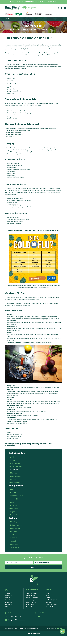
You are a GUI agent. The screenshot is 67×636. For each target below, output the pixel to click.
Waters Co (8, 607)
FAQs (47, 595)
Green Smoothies (16, 496)
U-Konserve (9, 604)
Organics (13, 538)
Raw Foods (14, 509)
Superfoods (14, 544)
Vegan (12, 512)
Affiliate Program (51, 604)
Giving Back (49, 607)
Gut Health (14, 499)
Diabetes (13, 473)
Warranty (49, 598)
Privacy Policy (29, 604)
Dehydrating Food (16, 525)
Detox (12, 489)
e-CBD (59, 628)
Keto (12, 502)
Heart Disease (15, 476)
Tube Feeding (15, 547)
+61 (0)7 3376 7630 (34, 634)
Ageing (12, 457)
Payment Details (30, 602)
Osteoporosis (15, 482)
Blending (13, 522)
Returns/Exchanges (31, 598)
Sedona (7, 598)
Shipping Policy (30, 595)
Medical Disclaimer (31, 607)
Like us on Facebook (36, 616)
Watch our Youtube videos (39, 616)
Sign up (33, 567)
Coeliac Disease (16, 467)
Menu (10, 19)
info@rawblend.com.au (16, 620)
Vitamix (7, 593)
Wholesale (49, 602)
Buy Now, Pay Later (31, 600)
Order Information (31, 593)
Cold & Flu (14, 470)
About (48, 593)
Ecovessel (8, 602)
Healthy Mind (15, 528)
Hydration (13, 531)
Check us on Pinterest (49, 616)
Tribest (7, 600)
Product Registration (52, 600)
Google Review (53, 616)
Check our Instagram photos (42, 616)
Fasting (13, 493)
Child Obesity (15, 463)
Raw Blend (12, 7)
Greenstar (8, 595)
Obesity (13, 479)
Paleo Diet (14, 505)
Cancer (13, 460)
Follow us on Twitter (46, 616)
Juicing (13, 535)
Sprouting (13, 541)
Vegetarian (14, 515)
